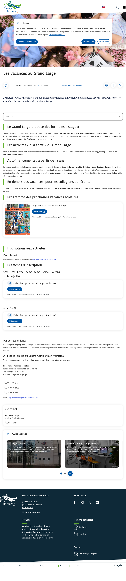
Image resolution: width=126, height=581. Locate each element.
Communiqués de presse (88, 554)
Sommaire (10, 116)
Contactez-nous (33, 512)
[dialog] (63, 32)
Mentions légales (7, 566)
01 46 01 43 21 (27, 507)
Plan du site (63, 566)
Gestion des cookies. (57, 34)
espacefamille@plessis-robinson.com (23, 397)
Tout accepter (88, 42)
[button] (124, 7)
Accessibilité (75, 566)
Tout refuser (104, 42)
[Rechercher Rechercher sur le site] (117, 7)
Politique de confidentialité (48, 566)
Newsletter (83, 534)
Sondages (82, 527)
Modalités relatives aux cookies (26, 566)
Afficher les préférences (26, 42)
